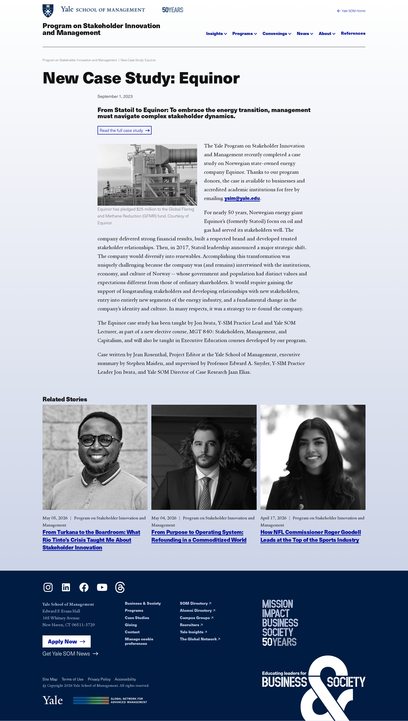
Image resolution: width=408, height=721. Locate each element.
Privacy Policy (99, 679)
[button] (216, 32)
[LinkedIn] (66, 591)
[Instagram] (48, 591)
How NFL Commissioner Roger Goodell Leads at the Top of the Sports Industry (310, 535)
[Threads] (120, 591)
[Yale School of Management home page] (94, 11)
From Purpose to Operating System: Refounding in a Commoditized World (198, 535)
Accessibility (125, 679)
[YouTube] (102, 591)
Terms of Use (73, 679)
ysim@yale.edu (242, 198)
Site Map (49, 679)
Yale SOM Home (354, 11)
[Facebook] (83, 591)
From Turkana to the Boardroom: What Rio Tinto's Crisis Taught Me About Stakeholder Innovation (91, 539)
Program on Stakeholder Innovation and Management (101, 28)
